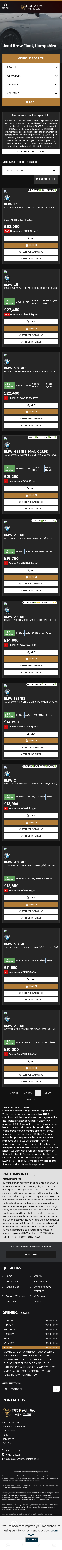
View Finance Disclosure (31, 151)
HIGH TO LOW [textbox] (15, 170)
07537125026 (13, 1455)
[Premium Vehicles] (31, 7)
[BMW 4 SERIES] (31, 849)
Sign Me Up (31, 1255)
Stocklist (38, 1276)
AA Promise (40, 1296)
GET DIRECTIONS (12, 1383)
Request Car (12, 1287)
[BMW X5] (31, 271)
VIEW (33, 238)
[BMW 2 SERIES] (31, 1013)
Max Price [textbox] (13, 93)
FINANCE (33, 245)
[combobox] (31, 67)
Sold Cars (11, 1302)
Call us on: (21, 1237)
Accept (32, 1539)
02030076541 (13, 1450)
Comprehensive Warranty (42, 1289)
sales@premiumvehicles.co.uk (22, 1459)
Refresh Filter (45, 179)
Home (9, 1276)
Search (31, 102)
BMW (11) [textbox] (12, 67)
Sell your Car (40, 1281)
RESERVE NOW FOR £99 (32, 252)
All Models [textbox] (14, 75)
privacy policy (42, 1471)
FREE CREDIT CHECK (32, 258)
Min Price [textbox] (12, 84)
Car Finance (12, 1281)
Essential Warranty (16, 1296)
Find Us (37, 1302)
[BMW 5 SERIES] (31, 355)
